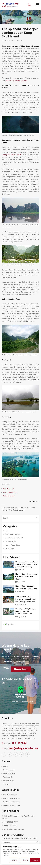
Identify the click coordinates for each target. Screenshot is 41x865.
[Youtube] (21, 754)
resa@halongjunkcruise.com (23, 748)
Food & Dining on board (14, 538)
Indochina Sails (8, 489)
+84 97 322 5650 (18, 743)
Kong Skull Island (12, 507)
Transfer (6, 784)
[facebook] (4, 754)
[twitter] (10, 754)
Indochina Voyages (10, 795)
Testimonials (8, 777)
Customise (13, 860)
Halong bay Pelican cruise (11, 155)
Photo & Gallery (9, 773)
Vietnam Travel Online (11, 805)
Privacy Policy (8, 781)
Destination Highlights (13, 534)
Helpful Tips (9, 549)
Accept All (35, 860)
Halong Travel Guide (12, 545)
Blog (20, 40)
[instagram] (15, 754)
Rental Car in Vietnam (11, 802)
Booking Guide (8, 770)
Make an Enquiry (21, 669)
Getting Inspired (11, 541)
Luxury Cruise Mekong (11, 798)
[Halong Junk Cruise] (10, 5)
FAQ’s (5, 766)
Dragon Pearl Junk (10, 492)
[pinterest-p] (27, 754)
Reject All (25, 860)
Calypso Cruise (8, 496)
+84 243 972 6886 (10, 822)
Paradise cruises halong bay (16, 81)
